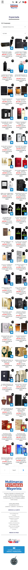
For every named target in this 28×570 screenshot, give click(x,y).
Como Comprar (14, 520)
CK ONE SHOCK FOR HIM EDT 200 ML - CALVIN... (21, 242)
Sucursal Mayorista (14, 513)
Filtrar (5, 33)
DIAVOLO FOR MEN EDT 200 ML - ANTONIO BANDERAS (21, 123)
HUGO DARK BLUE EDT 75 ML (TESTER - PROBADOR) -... (21, 76)
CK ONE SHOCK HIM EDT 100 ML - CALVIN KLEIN (21, 218)
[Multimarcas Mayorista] (14, 485)
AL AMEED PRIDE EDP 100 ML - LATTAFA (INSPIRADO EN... (7, 385)
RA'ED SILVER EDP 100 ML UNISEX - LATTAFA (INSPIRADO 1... (7, 337)
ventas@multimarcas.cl (14, 505)
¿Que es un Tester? (14, 527)
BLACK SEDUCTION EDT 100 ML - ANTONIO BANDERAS (7, 147)
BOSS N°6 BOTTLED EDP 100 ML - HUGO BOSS (21, 385)
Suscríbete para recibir (14, 550)
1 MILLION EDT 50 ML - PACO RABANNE (7, 171)
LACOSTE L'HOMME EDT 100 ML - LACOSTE (7, 265)
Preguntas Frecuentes (14, 518)
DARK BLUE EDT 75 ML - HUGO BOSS (7, 288)
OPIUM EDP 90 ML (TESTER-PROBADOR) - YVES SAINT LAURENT (21, 435)
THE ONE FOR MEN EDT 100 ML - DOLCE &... (21, 336)
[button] (14, 27)
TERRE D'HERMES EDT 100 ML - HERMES (7, 242)
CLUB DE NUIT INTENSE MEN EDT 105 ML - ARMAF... (21, 52)
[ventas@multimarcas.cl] (16, 2)
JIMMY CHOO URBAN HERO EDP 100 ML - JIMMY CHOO (7, 194)
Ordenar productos (8, 27)
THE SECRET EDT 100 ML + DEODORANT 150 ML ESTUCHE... (7, 123)
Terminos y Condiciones (14, 516)
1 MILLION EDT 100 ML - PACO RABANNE (7, 312)
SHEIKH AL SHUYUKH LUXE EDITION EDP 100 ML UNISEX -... (21, 361)
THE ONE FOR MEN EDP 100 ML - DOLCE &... (7, 99)
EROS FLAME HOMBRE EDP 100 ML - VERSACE (21, 171)
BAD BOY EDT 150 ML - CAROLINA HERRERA (7, 52)
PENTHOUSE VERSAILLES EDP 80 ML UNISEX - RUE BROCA (7, 459)
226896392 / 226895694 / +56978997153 (14, 506)
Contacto (14, 515)
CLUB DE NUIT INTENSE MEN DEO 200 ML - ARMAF (7, 75)
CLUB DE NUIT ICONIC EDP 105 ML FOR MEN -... (21, 458)
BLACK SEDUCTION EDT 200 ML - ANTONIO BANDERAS (21, 289)
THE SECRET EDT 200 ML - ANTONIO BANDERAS (21, 146)
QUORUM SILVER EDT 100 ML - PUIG (21, 265)
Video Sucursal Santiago (14, 526)
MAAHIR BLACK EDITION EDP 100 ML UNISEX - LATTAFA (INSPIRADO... (21, 194)
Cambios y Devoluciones (14, 523)
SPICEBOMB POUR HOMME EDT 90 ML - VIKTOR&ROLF (7, 218)
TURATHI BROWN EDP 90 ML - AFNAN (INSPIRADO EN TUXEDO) (7, 409)
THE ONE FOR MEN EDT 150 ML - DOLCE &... (21, 99)
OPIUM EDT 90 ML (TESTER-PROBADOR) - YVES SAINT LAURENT (7, 435)
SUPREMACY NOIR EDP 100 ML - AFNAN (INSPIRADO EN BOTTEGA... (21, 410)
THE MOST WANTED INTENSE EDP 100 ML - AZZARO (21, 313)
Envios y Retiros (14, 521)
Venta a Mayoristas (14, 524)
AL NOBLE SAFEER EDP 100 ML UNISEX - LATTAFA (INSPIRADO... (7, 361)
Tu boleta (14, 529)
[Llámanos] (20, 2)
